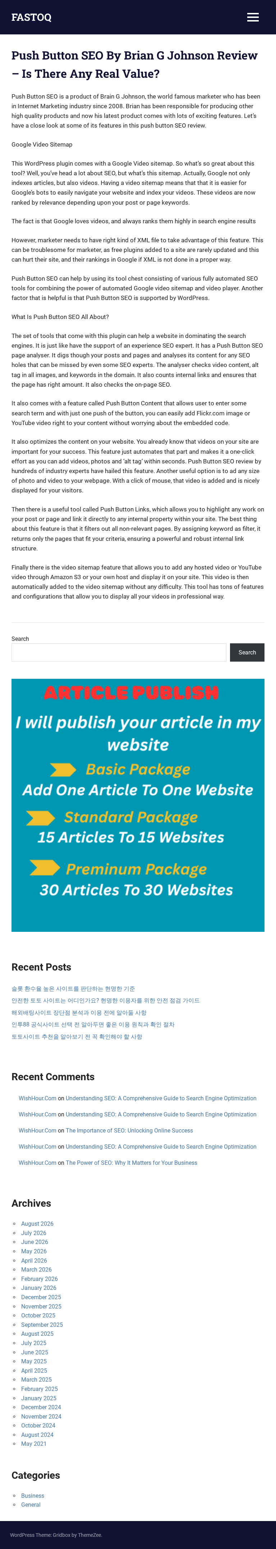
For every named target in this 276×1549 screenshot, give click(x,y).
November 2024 (41, 1416)
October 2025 (38, 1315)
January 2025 (38, 1398)
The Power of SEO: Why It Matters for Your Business (131, 1162)
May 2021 (34, 1443)
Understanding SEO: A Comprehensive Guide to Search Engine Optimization (161, 1098)
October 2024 (38, 1425)
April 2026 (34, 1260)
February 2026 (39, 1279)
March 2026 (36, 1269)
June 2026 (34, 1242)
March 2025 (36, 1379)
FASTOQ (31, 17)
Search (20, 638)
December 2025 (41, 1297)
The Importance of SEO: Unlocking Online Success (129, 1130)
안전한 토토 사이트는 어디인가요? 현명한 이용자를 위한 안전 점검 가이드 (106, 1000)
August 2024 (37, 1434)
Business (32, 1495)
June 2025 (34, 1352)
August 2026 (37, 1223)
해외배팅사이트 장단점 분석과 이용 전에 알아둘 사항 (79, 1012)
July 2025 (33, 1343)
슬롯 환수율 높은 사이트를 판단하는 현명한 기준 (73, 988)
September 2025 (42, 1324)
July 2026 (33, 1233)
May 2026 (34, 1251)
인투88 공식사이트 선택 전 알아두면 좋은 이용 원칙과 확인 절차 (93, 1024)
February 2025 (39, 1389)
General (31, 1504)
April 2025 (34, 1370)
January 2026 (38, 1288)
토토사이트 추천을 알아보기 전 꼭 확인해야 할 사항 (77, 1036)
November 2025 (41, 1306)
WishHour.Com (37, 1098)
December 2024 (41, 1407)
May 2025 (34, 1361)
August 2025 (37, 1333)
